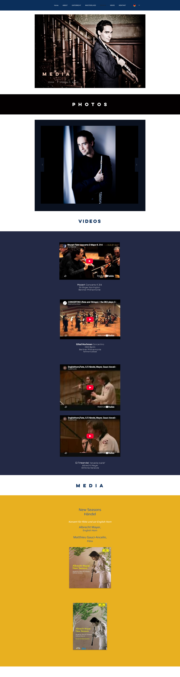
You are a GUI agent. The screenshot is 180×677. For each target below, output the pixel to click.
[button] (89, 165)
